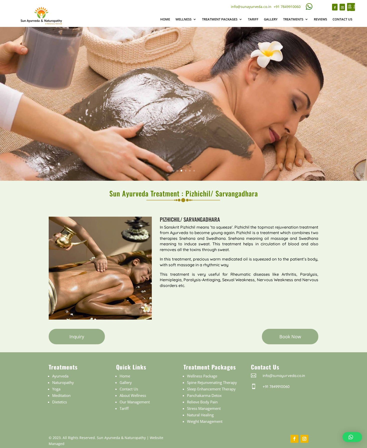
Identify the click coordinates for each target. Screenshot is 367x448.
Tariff (253, 19)
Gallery (271, 19)
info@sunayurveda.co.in (251, 6)
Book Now (290, 337)
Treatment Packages (219, 19)
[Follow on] (351, 7)
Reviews (320, 19)
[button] (352, 437)
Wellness (183, 19)
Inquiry (76, 337)
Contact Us (342, 19)
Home (165, 19)
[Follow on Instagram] (342, 7)
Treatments (293, 19)
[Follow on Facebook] (335, 7)
